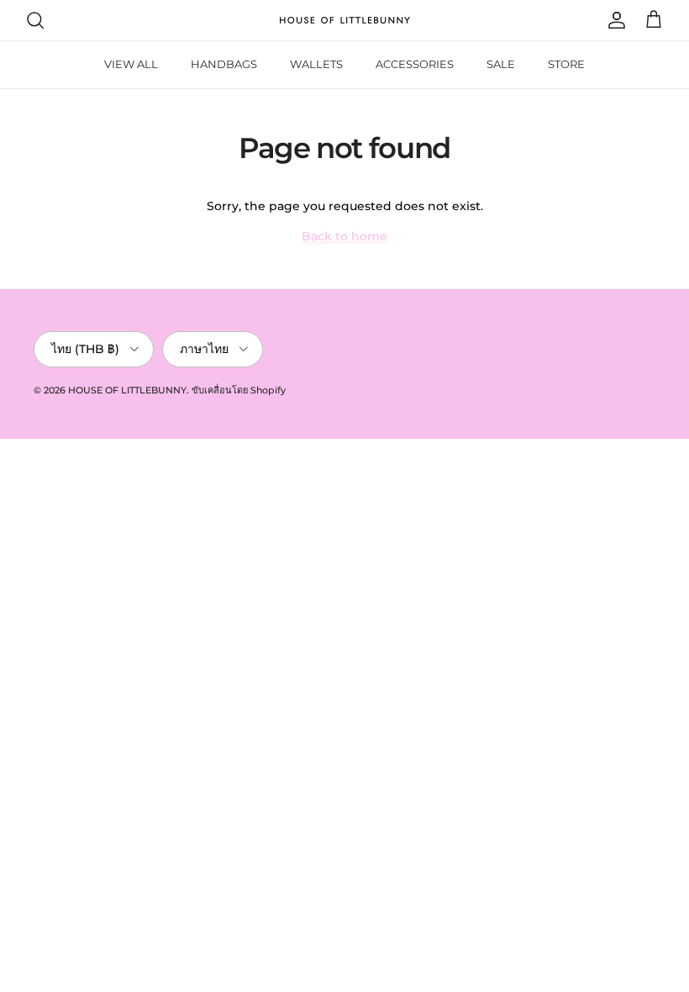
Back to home (344, 236)
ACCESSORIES (415, 64)
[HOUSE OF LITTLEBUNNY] (345, 20)
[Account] (613, 20)
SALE (501, 64)
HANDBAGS (224, 64)
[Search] (35, 20)
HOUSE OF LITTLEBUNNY (127, 390)
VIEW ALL (131, 64)
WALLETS (316, 64)
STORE (566, 64)
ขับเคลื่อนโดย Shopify (239, 390)
